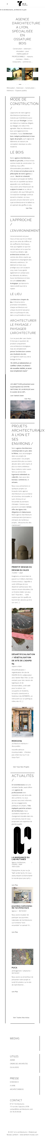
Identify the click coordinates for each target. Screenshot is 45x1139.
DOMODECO (14, 1082)
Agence (14, 862)
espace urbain (17, 666)
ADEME (12, 1060)
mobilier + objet (17, 573)
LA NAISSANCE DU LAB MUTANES (21, 858)
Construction (29, 88)
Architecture (21, 862)
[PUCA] (22, 957)
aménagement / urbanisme (21, 971)
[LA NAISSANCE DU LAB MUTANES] (22, 840)
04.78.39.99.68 (15, 1112)
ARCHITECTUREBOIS (17, 1089)
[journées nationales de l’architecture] (22, 895)
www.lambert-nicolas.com (29, 1135)
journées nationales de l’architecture (22, 907)
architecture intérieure (19, 744)
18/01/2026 (15, 867)
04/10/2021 (15, 973)
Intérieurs (10, 90)
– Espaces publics (20, 90)
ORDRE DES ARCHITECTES (19, 1064)
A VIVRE (12, 1086)
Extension (20, 88)
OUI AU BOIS (14, 1067)
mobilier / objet (17, 864)
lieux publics (16, 746)
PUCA (14, 968)
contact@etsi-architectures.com (21, 1109)
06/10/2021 (23, 911)
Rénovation (11, 88)
